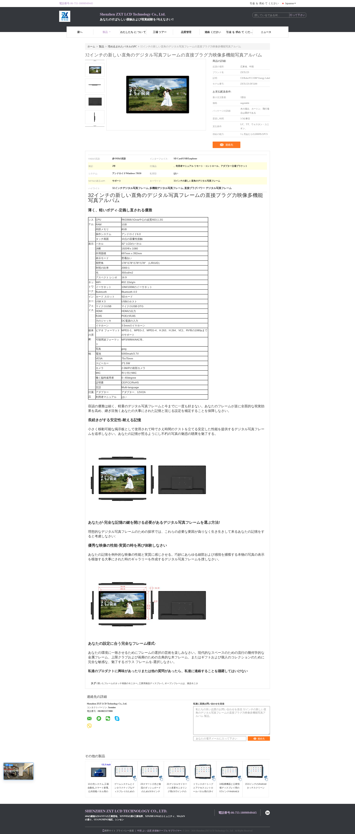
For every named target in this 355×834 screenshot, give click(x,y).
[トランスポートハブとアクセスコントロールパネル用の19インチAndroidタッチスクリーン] (203, 772)
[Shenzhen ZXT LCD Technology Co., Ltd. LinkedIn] (267, 812)
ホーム (91, 46)
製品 (105, 32)
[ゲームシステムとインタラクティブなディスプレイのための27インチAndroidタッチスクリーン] (124, 772)
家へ (79, 32)
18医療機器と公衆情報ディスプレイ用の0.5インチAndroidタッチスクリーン (229, 789)
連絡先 (229, 144)
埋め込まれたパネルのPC (122, 46)
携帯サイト (110, 830)
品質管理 (186, 32)
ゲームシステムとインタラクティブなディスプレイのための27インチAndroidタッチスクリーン (124, 791)
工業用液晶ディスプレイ (151, 683)
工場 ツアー (160, 32)
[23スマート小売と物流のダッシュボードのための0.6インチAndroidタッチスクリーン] (151, 772)
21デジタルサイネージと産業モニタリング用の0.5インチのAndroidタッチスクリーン (177, 791)
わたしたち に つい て (133, 32)
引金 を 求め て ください (264, 3)
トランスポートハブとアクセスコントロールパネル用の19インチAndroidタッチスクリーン (203, 791)
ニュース (266, 32)
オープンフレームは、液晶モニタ (181, 683)
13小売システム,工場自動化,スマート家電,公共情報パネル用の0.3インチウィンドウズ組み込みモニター (98, 791)
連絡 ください (213, 32)
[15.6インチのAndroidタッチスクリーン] (256, 772)
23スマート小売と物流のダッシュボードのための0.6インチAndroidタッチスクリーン (150, 791)
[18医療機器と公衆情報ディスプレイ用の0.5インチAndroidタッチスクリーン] (229, 772)
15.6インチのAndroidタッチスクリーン (255, 786)
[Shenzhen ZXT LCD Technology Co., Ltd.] (79, 16)
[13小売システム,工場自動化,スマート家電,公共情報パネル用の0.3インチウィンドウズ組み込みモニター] (98, 772)
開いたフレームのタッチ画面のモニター (117, 683)
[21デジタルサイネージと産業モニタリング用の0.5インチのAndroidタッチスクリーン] (177, 772)
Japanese (289, 3)
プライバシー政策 (125, 830)
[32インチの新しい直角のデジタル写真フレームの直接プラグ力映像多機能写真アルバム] (94, 70)
